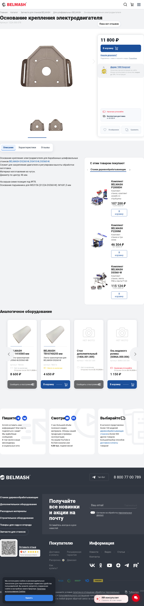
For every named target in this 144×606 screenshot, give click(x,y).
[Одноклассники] (101, 565)
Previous (87, 169)
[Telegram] (18, 418)
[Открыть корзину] (132, 4)
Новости (93, 552)
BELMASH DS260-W (19, 161)
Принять (29, 598)
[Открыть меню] (139, 4)
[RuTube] (73, 418)
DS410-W (34, 161)
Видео (108, 552)
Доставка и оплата (54, 553)
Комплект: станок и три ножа (117, 237)
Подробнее (133, 58)
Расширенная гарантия (74, 553)
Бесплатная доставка (116, 116)
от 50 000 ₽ (111, 118)
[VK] (24, 418)
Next (129, 169)
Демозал (71, 560)
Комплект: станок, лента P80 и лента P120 (119, 278)
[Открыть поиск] (125, 4)
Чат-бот (101, 477)
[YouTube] (67, 418)
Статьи (121, 552)
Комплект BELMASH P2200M (117, 228)
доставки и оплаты (109, 443)
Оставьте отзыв (27, 547)
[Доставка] (122, 418)
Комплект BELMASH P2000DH (117, 184)
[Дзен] (118, 565)
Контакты (94, 556)
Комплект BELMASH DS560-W (117, 269)
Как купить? (53, 567)
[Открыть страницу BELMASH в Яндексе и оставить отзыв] (8, 548)
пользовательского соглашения (74, 595)
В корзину (119, 212)
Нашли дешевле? (109, 55)
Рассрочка (54, 560)
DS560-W (44, 161)
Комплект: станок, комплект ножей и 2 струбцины (119, 195)
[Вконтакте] (92, 565)
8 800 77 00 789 (127, 477)
